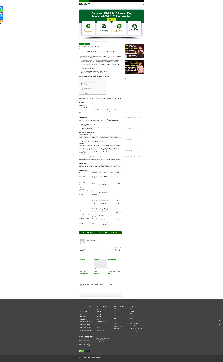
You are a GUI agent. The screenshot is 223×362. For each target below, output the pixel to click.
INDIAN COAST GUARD (118, 326)
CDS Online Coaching (83, 309)
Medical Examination (85, 93)
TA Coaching (99, 316)
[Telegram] (1, 15)
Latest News (87, 43)
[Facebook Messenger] (1, 18)
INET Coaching (99, 318)
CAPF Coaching (99, 311)
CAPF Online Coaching (83, 311)
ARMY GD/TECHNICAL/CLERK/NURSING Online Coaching (85, 324)
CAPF (115, 310)
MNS (115, 318)
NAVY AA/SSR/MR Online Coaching (86, 321)
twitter (85, 357)
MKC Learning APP (104, 30)
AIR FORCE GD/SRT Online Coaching (86, 330)
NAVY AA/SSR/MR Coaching (101, 323)
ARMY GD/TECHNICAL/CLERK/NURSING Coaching (103, 326)
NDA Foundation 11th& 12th (119, 306)
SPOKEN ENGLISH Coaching (101, 330)
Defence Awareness (111, 259)
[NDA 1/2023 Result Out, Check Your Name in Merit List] (100, 277)
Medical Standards (85, 86)
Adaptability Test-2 (85, 92)
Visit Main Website (93, 1)
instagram (98, 357)
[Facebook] (1, 7)
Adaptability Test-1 (85, 90)
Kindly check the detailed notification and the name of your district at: (93, 82)
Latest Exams (81, 43)
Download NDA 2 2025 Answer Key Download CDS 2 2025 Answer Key (111, 15)
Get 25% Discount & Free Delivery (119, 32)
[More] (1, 21)
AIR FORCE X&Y (117, 320)
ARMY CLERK (133, 325)
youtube (93, 357)
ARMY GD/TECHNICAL (135, 323)
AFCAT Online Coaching (84, 313)
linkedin (88, 357)
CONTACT (98, 1)
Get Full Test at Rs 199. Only (134, 30)
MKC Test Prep (134, 29)
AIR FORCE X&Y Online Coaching (85, 319)
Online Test (119, 4)
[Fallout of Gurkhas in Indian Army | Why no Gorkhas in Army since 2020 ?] (86, 277)
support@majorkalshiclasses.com (101, 346)
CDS (108, 273)
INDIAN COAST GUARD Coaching (102, 329)
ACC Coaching (99, 314)
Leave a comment (100, 294)
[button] (111, 22)
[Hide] (0, 23)
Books (124, 4)
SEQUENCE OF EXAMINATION (85, 87)
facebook (80, 357)
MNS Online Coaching (83, 318)
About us (102, 1)
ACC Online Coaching (83, 314)
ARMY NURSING (134, 326)
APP (106, 1)
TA (114, 315)
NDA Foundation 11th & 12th (136, 306)
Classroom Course (104, 4)
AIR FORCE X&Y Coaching (101, 321)
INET (115, 316)
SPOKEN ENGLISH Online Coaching (86, 332)
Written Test (84, 89)
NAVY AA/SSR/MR (117, 321)
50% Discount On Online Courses (104, 32)
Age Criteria (84, 83)
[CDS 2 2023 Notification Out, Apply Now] (114, 277)
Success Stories (130, 4)
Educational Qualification (86, 84)
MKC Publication (119, 30)
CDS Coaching (99, 309)
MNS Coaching (99, 319)
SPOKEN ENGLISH (117, 329)
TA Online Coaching (83, 316)
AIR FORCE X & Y (134, 320)
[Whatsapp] (1, 10)
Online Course (113, 4)
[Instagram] (1, 13)
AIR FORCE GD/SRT (117, 328)
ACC (115, 313)
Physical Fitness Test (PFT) (86, 88)
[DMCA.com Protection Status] (84, 350)
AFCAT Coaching (100, 313)
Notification (96, 4)
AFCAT (115, 311)
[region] (111, 24)
